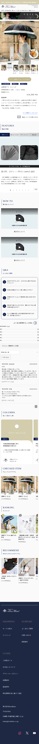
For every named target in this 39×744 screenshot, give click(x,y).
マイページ (7, 635)
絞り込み (6, 357)
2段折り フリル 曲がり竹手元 (8, 536)
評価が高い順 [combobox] (5, 352)
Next (36, 43)
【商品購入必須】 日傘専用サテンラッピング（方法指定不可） (26, 537)
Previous (2, 43)
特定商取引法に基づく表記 (12, 693)
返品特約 (6, 687)
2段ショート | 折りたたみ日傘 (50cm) (20, 10)
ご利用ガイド (7, 660)
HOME (2, 10)
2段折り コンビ (5, 496)
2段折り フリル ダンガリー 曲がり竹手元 (26, 579)
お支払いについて (9, 667)
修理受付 (25, 642)
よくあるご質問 (27, 629)
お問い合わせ (26, 635)
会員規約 (6, 680)
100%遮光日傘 (8, 10)
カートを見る (7, 629)
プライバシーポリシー (10, 674)
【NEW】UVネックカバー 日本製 (9, 577)
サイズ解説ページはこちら (30, 113)
